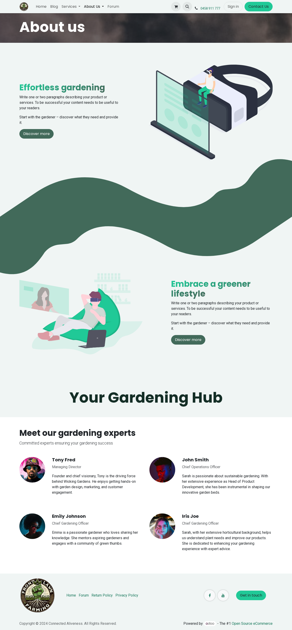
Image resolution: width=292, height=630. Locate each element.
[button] (187, 6)
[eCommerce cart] (176, 6)
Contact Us (258, 6)
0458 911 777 (210, 8)
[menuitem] (41, 6)
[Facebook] (209, 595)
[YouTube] (223, 595)
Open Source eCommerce (252, 623)
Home (71, 595)
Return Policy (102, 595)
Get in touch (251, 595)
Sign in (233, 6)
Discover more (36, 133)
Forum (84, 595)
